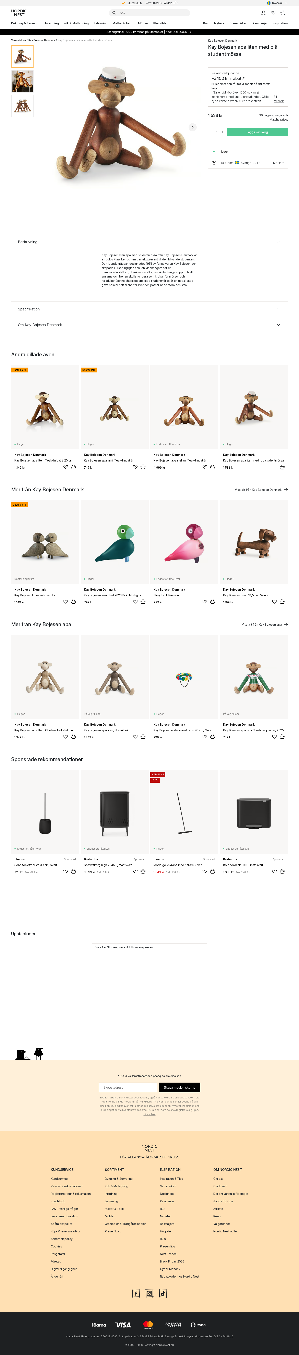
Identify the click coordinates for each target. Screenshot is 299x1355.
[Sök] (114, 12)
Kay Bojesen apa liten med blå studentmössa (85, 40)
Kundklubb (58, 1201)
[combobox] (277, 3)
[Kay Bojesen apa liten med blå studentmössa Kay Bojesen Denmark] (120, 126)
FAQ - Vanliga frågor (64, 1208)
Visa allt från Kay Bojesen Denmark (258, 489)
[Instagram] (149, 1293)
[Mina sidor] (263, 13)
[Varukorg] (283, 13)
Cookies (56, 1246)
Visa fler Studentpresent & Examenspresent (124, 947)
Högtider (166, 1231)
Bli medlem (279, 99)
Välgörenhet (221, 1223)
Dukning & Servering (25, 23)
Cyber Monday (170, 1269)
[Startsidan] (19, 13)
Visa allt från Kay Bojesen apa (262, 624)
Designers (167, 1193)
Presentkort (113, 1231)
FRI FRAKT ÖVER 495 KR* (152, 2)
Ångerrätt (57, 1276)
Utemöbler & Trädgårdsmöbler (125, 1223)
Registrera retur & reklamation (71, 1193)
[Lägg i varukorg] (73, 466)
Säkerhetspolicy (62, 1239)
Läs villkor (150, 1114)
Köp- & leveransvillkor (65, 1231)
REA (162, 1208)
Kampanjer (260, 23)
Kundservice (59, 1178)
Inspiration (280, 23)
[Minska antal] (211, 132)
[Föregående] (47, 127)
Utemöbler (160, 23)
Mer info (278, 162)
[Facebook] (136, 1293)
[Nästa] (193, 127)
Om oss (218, 1178)
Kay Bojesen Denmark (41, 40)
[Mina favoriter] (273, 13)
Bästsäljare (167, 1223)
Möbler (143, 23)
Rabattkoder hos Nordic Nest (179, 1276)
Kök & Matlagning (76, 23)
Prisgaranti (58, 1254)
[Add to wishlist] (65, 467)
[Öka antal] (222, 132)
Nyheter (220, 23)
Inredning (52, 23)
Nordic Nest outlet (225, 1231)
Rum (206, 23)
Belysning (101, 23)
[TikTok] (163, 1293)
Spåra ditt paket (61, 1223)
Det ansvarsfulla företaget (230, 1193)
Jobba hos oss (223, 1201)
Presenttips (167, 1246)
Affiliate (218, 1208)
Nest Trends (168, 1254)
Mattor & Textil (122, 23)
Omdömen (220, 1186)
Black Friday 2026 (172, 1261)
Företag (56, 1261)
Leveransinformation (64, 1216)
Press (217, 1216)
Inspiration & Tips (171, 1178)
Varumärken (239, 23)
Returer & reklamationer (67, 1186)
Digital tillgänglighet (64, 1269)
